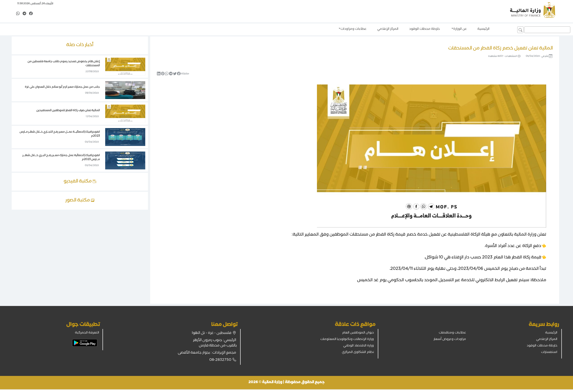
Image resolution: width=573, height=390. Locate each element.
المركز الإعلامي (546, 339)
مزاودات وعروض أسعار (450, 339)
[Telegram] (24, 14)
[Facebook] (31, 14)
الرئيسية (551, 333)
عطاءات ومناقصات (452, 333)
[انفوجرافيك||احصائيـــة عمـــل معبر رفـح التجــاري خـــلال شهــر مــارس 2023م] (125, 137)
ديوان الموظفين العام (358, 333)
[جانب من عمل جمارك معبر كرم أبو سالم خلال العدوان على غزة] (125, 90)
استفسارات (549, 352)
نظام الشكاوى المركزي (358, 352)
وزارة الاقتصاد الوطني (358, 346)
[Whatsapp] (18, 14)
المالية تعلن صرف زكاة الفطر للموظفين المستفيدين (68, 110)
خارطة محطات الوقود (542, 346)
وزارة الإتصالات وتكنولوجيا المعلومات (347, 339)
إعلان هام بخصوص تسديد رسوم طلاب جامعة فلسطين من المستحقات (64, 63)
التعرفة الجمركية (87, 333)
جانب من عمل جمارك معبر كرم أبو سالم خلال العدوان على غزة (62, 87)
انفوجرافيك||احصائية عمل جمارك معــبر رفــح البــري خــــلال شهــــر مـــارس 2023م (61, 157)
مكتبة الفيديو (78, 181)
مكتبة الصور (78, 200)
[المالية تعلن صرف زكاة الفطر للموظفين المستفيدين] (125, 114)
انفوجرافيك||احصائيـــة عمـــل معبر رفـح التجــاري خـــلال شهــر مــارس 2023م (59, 134)
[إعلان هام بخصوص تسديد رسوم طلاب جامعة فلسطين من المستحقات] (125, 67)
